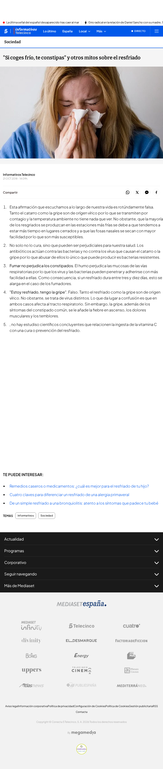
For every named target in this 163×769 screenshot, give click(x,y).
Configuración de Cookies (89, 706)
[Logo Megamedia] (84, 732)
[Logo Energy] (81, 655)
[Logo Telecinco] (81, 626)
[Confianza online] (81, 753)
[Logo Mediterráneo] (131, 685)
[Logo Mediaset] (81, 606)
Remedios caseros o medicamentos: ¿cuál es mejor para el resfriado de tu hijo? (79, 486)
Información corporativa (33, 706)
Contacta (81, 711)
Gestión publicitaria (141, 706)
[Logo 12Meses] (131, 670)
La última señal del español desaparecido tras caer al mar (42, 22)
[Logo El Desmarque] (81, 640)
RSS (155, 706)
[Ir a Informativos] (25, 31)
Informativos (26, 515)
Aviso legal (11, 706)
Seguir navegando (20, 573)
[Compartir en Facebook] (156, 193)
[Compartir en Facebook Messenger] (146, 193)
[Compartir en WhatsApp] (127, 193)
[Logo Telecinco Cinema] (81, 670)
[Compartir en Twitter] (137, 193)
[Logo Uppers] (31, 670)
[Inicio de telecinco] (5, 31)
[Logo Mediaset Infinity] (31, 626)
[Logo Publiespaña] (81, 685)
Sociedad (12, 42)
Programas (14, 550)
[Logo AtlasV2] (31, 685)
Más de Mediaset (19, 585)
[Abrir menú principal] (157, 31)
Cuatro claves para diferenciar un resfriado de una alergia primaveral (69, 494)
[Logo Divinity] (31, 640)
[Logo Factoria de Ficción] (131, 640)
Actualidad (14, 538)
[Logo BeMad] (131, 655)
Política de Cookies (117, 706)
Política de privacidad (61, 706)
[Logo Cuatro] (131, 626)
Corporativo (15, 562)
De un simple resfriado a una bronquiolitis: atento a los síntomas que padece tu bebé (84, 503)
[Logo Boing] (31, 655)
